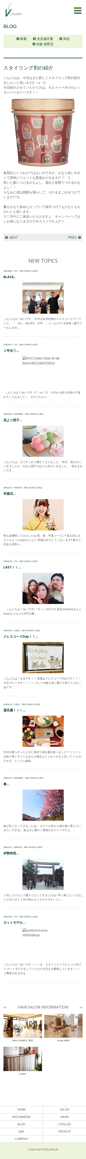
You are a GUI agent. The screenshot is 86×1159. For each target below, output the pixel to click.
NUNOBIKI (18, 414)
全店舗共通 (45, 39)
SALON (64, 1109)
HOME (21, 1109)
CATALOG (64, 1124)
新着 (23, 39)
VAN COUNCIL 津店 (22, 1040)
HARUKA (18, 487)
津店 (66, 39)
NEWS (65, 1117)
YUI (15, 271)
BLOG (21, 1124)
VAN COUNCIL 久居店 (28, 271)
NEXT (13, 237)
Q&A (21, 1131)
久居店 (16, 630)
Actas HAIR (63, 1040)
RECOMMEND (21, 1117)
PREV (72, 237)
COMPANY (21, 1139)
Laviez (22, 1073)
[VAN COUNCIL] (13, 12)
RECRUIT (64, 1131)
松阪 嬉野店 (44, 44)
